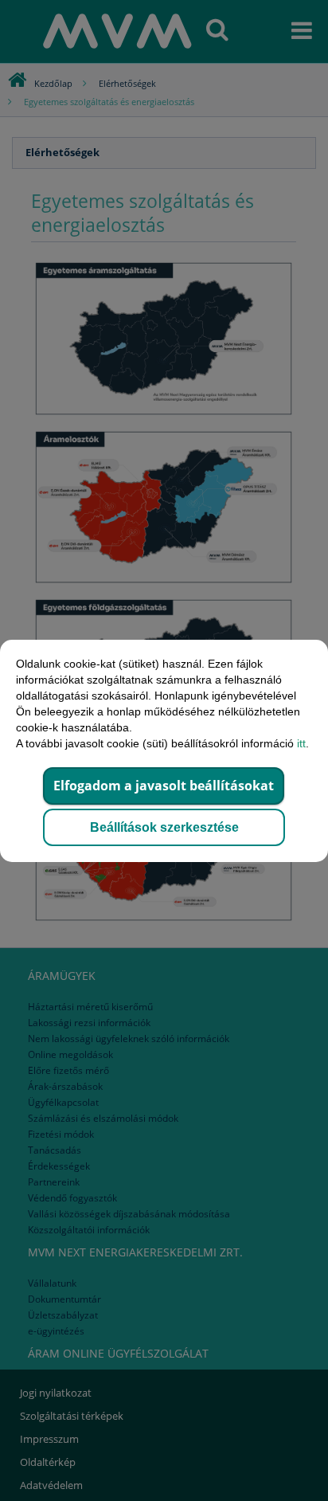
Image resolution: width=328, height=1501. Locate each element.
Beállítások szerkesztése (164, 827)
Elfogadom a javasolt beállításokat (163, 785)
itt (301, 743)
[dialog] (164, 750)
